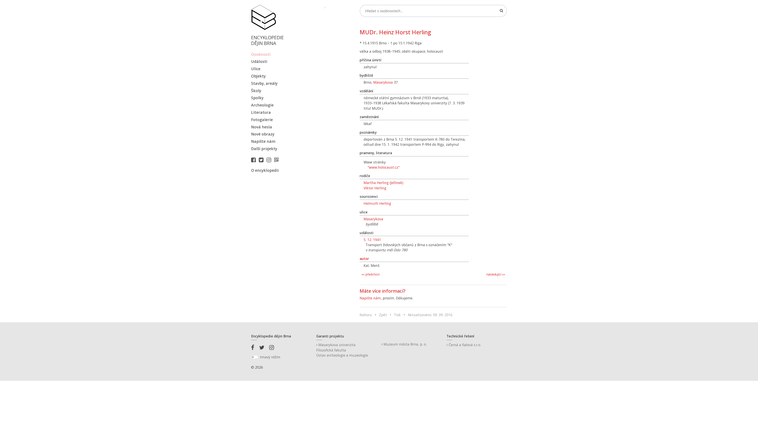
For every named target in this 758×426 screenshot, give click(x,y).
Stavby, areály (264, 83)
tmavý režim (270, 357)
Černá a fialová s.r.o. (464, 344)
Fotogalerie (262, 119)
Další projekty (264, 148)
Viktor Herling (375, 188)
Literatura (261, 112)
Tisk (397, 314)
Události (259, 61)
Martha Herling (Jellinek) (383, 182)
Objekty (258, 76)
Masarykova (383, 82)
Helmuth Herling (377, 203)
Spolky (257, 97)
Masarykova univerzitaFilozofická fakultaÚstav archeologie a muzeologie (342, 350)
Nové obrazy (262, 134)
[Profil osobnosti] (277, 160)
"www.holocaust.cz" (384, 167)
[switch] (254, 357)
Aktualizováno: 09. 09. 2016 (430, 314)
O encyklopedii (265, 170)
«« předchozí (370, 274)
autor (364, 258)
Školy (256, 90)
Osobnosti (261, 54)
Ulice (255, 68)
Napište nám (263, 141)
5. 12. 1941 (372, 239)
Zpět (383, 314)
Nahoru (366, 314)
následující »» (495, 274)
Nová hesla (261, 127)
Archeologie (262, 105)
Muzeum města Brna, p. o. (405, 344)
